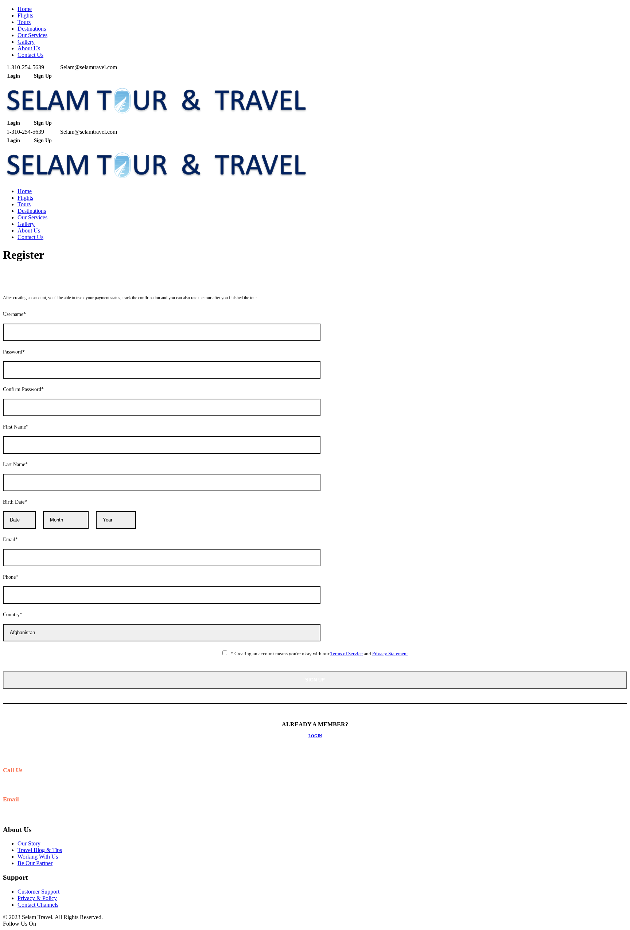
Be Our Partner (35, 863)
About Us (29, 48)
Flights (25, 15)
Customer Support (38, 891)
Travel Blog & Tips (40, 850)
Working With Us (38, 856)
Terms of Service (346, 653)
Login (315, 736)
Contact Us (30, 55)
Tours (24, 22)
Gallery (26, 42)
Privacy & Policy (37, 898)
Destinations (32, 29)
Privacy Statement (390, 653)
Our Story (29, 843)
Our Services (32, 35)
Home (25, 9)
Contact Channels (38, 905)
